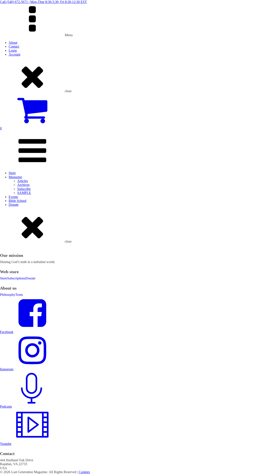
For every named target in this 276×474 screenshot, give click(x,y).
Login (13, 50)
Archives (23, 185)
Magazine (15, 177)
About (13, 42)
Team (19, 294)
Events (13, 197)
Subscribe (24, 189)
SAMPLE (24, 193)
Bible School (17, 201)
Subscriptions (16, 278)
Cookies (84, 472)
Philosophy (7, 294)
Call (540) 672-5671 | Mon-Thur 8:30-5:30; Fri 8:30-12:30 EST (43, 2)
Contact (14, 46)
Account (14, 54)
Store (12, 173)
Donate (14, 204)
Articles (22, 181)
